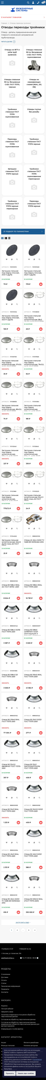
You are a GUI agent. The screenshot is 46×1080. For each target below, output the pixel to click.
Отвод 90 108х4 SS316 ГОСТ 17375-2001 (11, 631)
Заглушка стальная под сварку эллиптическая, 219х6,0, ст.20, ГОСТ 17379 (10, 499)
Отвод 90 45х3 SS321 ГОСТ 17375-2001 (33, 855)
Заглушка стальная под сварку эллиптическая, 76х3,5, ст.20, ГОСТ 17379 (34, 363)
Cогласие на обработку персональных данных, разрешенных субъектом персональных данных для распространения (20, 1024)
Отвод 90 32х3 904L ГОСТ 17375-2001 (10, 810)
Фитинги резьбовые (31, 1042)
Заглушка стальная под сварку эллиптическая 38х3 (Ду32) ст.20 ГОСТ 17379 (34, 319)
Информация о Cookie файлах (12, 1029)
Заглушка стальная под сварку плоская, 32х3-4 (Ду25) (10, 318)
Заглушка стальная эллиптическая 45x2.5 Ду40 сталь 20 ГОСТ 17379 (11, 543)
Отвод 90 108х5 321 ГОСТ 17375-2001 (10, 676)
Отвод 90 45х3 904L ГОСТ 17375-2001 (10, 855)
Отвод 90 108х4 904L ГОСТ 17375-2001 (33, 586)
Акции (3, 1042)
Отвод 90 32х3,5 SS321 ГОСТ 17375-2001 (33, 810)
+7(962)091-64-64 (25, 949)
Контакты (4, 992)
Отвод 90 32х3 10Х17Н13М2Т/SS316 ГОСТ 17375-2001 (32, 766)
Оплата (4, 980)
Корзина (4, 1006)
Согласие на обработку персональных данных (18, 1019)
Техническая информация (10, 986)
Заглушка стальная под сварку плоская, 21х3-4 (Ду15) (10, 273)
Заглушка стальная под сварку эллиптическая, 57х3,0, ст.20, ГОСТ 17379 (11, 363)
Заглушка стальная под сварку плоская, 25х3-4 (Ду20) (33, 273)
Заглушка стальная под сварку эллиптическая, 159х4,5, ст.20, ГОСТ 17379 (32, 454)
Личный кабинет (7, 1009)
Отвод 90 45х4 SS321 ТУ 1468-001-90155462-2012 (11, 901)
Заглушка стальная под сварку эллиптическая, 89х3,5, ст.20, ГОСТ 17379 (12, 408)
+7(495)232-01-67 (7, 949)
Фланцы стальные (8, 1045)
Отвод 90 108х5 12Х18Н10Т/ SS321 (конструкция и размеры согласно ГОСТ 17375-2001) (32, 634)
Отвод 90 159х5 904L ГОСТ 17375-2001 (33, 676)
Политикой (37, 1059)
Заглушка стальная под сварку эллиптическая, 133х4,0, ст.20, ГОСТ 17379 (10, 454)
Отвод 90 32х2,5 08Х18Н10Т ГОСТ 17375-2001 (11, 766)
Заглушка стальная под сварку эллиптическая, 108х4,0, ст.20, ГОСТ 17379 (32, 409)
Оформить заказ (7, 1012)
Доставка (4, 977)
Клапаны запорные (31, 1045)
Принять (10, 1073)
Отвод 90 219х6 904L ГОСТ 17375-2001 (10, 720)
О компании (5, 974)
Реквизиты (5, 989)
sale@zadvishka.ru (7, 958)
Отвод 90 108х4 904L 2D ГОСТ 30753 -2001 (11, 586)
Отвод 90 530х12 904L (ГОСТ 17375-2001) (33, 900)
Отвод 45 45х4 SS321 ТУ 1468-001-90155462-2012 (34, 541)
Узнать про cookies (26, 1073)
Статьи (3, 983)
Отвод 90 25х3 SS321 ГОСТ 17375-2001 (33, 720)
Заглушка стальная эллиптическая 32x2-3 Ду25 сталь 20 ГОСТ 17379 (33, 498)
